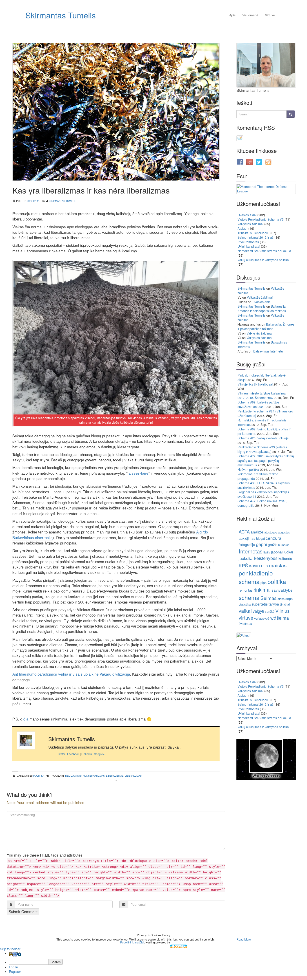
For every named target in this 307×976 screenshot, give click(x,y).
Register (15, 971)
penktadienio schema (256, 577)
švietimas (245, 623)
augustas (284, 532)
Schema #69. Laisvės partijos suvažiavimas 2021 (258, 404)
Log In (13, 967)
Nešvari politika (248, 469)
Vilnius (282, 610)
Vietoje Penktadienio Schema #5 (261, 219)
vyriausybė (261, 618)
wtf (273, 618)
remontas (246, 590)
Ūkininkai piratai (249, 246)
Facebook (73, 754)
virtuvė (246, 617)
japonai (277, 551)
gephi (261, 544)
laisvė (253, 565)
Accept (225, 939)
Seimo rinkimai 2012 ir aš (256, 237)
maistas (278, 565)
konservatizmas (94, 775)
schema (249, 597)
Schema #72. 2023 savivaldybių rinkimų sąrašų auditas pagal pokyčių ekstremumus (266, 460)
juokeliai (246, 558)
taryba (274, 604)
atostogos (270, 532)
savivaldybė (282, 590)
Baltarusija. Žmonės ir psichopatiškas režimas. (262, 308)
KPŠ (243, 565)
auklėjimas (247, 538)
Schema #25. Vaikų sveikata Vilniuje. (263, 438)
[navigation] (153, 962)
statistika (245, 604)
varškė (269, 611)
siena (281, 599)
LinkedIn (86, 754)
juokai (288, 552)
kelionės (285, 558)
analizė (257, 532)
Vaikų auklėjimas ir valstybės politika (263, 260)
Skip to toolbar (10, 949)
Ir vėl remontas (248, 242)
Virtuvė (270, 15)
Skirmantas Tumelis (60, 15)
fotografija (247, 544)
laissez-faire (138, 473)
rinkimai (262, 589)
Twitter (61, 754)
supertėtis (259, 604)
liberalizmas (114, 775)
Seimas (268, 597)
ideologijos (73, 775)
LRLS (263, 565)
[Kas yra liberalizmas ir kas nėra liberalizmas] (116, 112)
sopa (289, 598)
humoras (283, 545)
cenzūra (273, 538)
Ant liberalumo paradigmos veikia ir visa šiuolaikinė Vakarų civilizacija (71, 674)
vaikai (245, 610)
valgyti (258, 611)
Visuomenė (250, 15)
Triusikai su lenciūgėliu (253, 233)
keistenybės (266, 558)
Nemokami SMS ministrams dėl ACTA (264, 251)
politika (38, 775)
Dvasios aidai (247, 215)
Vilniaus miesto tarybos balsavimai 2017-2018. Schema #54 (262, 395)
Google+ (99, 754)
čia (25, 719)
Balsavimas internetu (268, 351)
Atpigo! (242, 228)
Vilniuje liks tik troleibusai (255, 384)
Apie (232, 15)
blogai (260, 538)
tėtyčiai (285, 604)
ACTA (244, 531)
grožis (272, 544)
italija (266, 552)
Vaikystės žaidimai (250, 224)
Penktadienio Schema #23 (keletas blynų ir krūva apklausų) (262, 449)
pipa (263, 582)
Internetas (251, 551)
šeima (283, 618)
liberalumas (133, 775)
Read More (243, 939)
